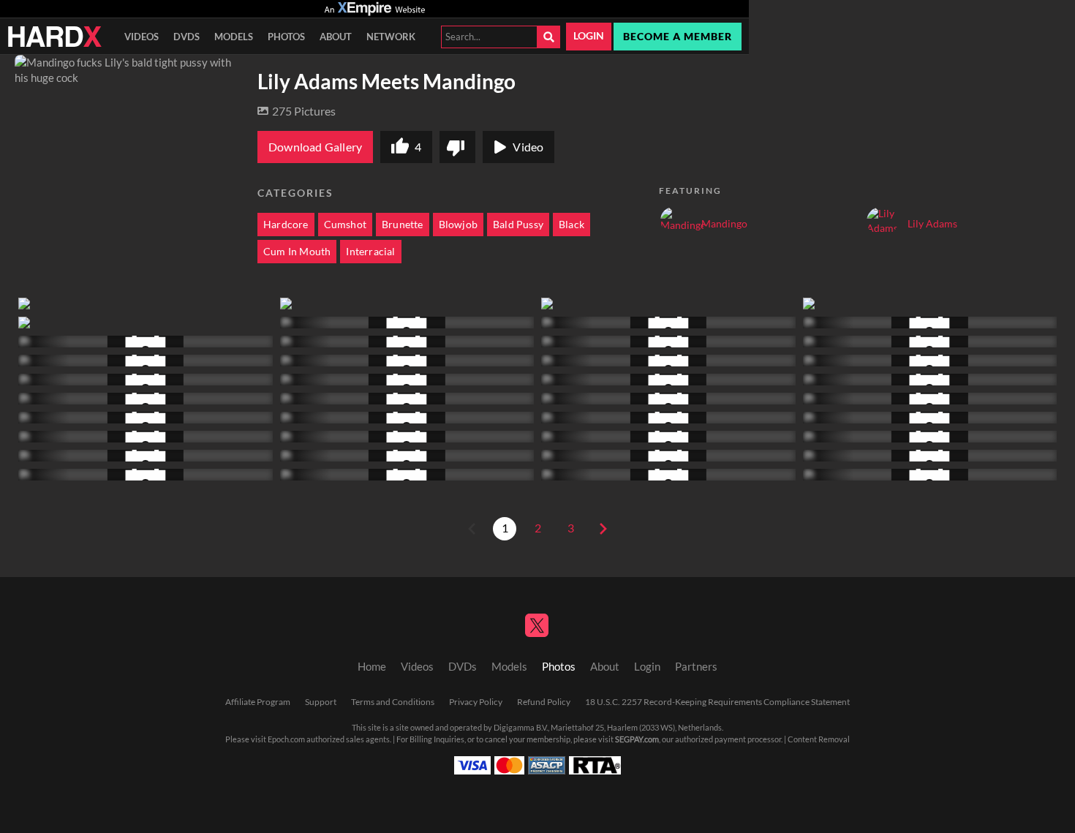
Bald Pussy (518, 224)
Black (571, 224)
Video (528, 147)
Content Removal (819, 739)
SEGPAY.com (637, 739)
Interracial (370, 251)
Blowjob (458, 224)
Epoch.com (286, 739)
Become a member (677, 36)
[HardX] (54, 36)
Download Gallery (315, 147)
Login (588, 36)
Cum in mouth (297, 251)
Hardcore (286, 224)
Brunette (402, 224)
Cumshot (345, 224)
